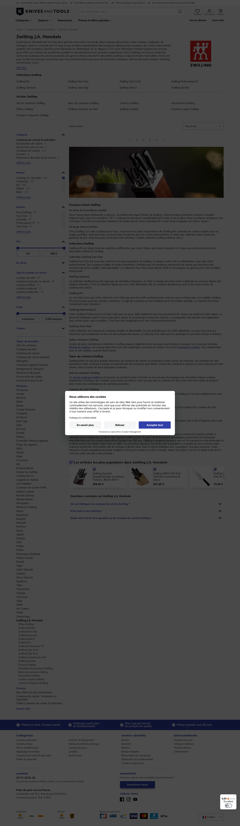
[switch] (228, 805)
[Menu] (234, 796)
